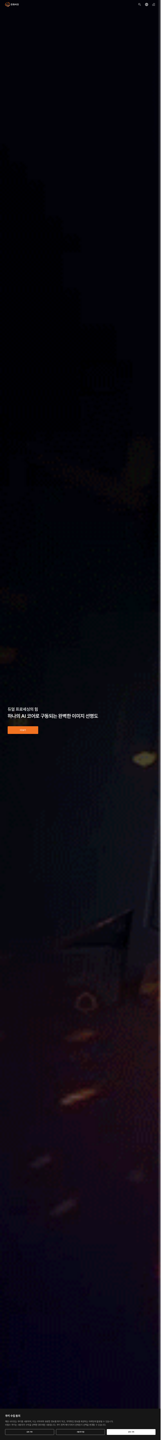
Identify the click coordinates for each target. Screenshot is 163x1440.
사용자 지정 (80, 1432)
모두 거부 (30, 1432)
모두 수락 (131, 1432)
